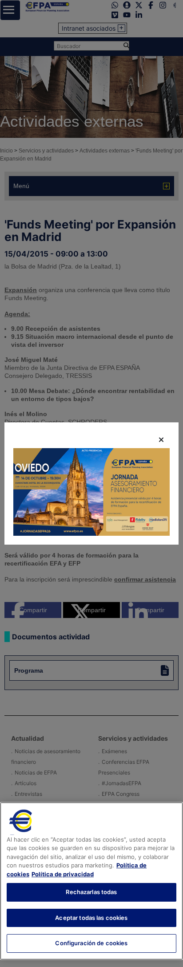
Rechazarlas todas (91, 891)
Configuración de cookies (91, 943)
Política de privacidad (63, 874)
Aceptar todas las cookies (91, 917)
